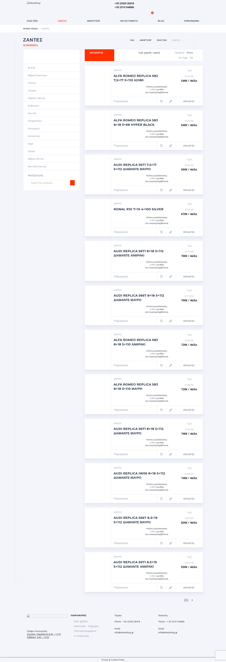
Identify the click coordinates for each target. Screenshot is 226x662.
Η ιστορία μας (81, 635)
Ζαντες (176, 40)
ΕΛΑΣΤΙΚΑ (32, 20)
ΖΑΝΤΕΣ (62, 20)
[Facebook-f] (5, 646)
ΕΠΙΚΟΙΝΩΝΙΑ (191, 20)
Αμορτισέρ (145, 40)
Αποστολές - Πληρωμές (86, 626)
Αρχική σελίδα (30, 28)
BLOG (161, 20)
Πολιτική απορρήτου (85, 630)
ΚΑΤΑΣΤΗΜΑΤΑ (129, 20)
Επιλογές (189, 101)
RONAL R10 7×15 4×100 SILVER (138, 209)
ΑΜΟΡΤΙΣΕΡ (93, 20)
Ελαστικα (162, 40)
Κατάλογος (96, 52)
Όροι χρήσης (81, 621)
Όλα (132, 40)
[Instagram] (14, 646)
